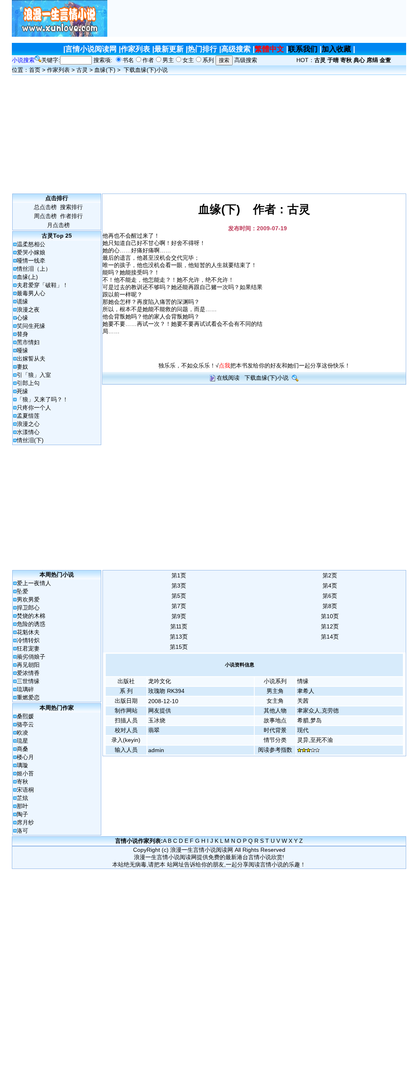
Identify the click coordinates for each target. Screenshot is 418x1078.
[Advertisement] (256, 18)
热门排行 (202, 49)
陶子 (22, 814)
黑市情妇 (28, 342)
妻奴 (22, 366)
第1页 (178, 575)
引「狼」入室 (34, 375)
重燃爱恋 (28, 697)
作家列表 (135, 49)
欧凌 (22, 732)
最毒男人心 (31, 293)
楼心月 (25, 757)
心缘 (22, 317)
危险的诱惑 (31, 624)
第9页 (178, 616)
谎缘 (22, 301)
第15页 (179, 647)
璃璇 (22, 765)
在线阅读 (228, 377)
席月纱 (25, 822)
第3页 (178, 585)
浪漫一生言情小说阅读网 (201, 849)
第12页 (330, 626)
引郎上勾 (28, 383)
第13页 (179, 636)
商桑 (22, 749)
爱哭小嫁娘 (31, 252)
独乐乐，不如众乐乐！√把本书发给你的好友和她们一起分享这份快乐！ (254, 365)
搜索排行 (71, 207)
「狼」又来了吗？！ (42, 399)
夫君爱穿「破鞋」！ (42, 285)
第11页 (178, 626)
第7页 (178, 606)
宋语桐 (25, 789)
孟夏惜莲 (28, 415)
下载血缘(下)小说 (146, 70)
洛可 (22, 830)
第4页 (329, 585)
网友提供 (159, 710)
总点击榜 (45, 207)
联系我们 (303, 49)
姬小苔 (25, 773)
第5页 (178, 595)
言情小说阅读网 (91, 49)
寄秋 (22, 781)
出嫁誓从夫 (31, 358)
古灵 (82, 70)
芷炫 (22, 798)
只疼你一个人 (34, 407)
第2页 (329, 575)
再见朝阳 (28, 665)
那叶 (22, 806)
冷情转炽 (28, 640)
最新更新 (169, 49)
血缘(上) (27, 277)
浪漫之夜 (28, 309)
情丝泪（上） (34, 268)
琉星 (22, 740)
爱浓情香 (28, 673)
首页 (34, 70)
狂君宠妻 (28, 648)
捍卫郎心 (28, 607)
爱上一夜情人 (34, 583)
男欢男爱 (28, 599)
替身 (22, 334)
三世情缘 (28, 681)
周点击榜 (45, 216)
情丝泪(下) (30, 440)
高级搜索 (236, 49)
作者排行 (71, 216)
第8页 (329, 606)
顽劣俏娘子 (31, 656)
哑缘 (22, 350)
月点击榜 (58, 225)
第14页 (330, 636)
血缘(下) (105, 70)
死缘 (22, 391)
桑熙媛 (25, 716)
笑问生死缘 (31, 326)
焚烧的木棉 (31, 615)
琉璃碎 (25, 689)
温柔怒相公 (31, 244)
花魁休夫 (28, 632)
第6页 (329, 595)
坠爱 (22, 591)
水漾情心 (28, 432)
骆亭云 (25, 724)
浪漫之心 (28, 424)
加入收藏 (336, 49)
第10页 (330, 616)
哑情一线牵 (31, 260)
